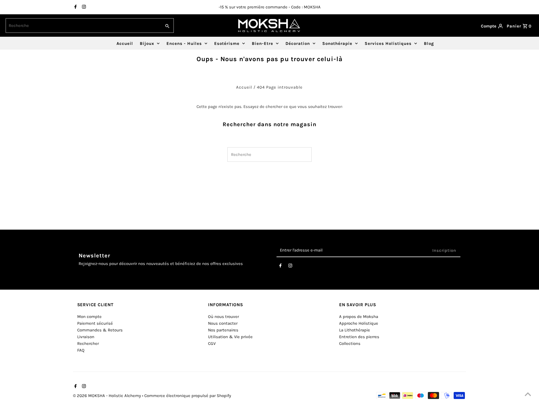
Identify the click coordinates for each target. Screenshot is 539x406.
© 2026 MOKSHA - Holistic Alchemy (107, 395)
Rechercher (88, 343)
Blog (429, 43)
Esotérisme (226, 43)
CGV (212, 343)
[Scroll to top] (527, 394)
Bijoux (147, 43)
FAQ (80, 350)
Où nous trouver (223, 316)
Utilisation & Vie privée (230, 336)
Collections (349, 343)
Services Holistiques (388, 43)
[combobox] (83, 26)
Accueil (125, 43)
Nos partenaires (223, 330)
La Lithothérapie (354, 330)
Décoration (298, 43)
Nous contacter (222, 323)
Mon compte (89, 316)
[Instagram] (83, 7)
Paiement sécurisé (95, 323)
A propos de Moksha (358, 316)
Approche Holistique (358, 323)
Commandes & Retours (100, 330)
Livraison (85, 336)
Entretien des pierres (359, 336)
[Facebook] (75, 7)
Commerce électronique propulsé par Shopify (187, 395)
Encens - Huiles (184, 43)
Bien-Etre (262, 43)
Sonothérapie (337, 43)
